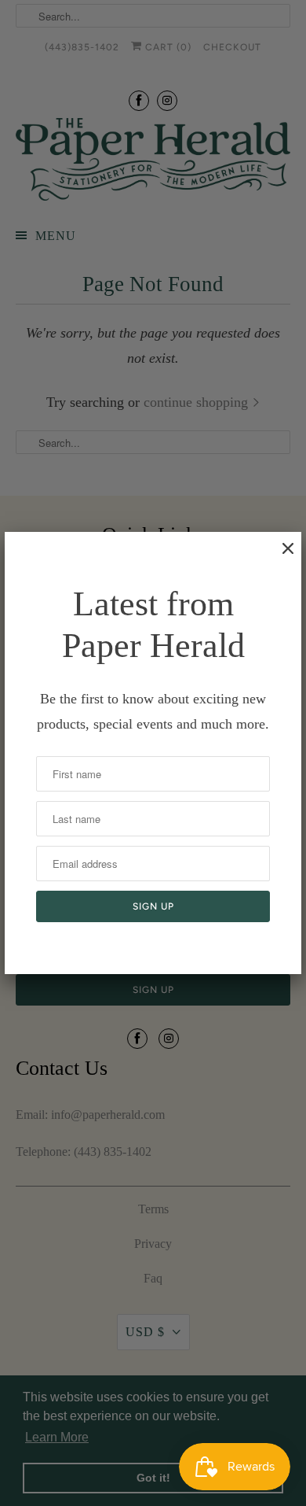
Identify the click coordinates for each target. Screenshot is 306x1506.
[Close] (280, 556)
